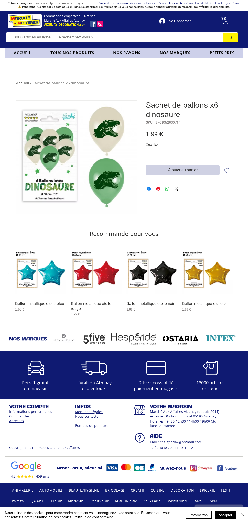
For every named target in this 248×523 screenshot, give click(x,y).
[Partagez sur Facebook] (149, 189)
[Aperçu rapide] (40, 272)
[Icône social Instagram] (100, 24)
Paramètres (199, 514)
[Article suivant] (240, 272)
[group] (124, 282)
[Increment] (165, 153)
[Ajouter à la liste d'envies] (227, 170)
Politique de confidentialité (93, 517)
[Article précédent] (8, 272)
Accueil (22, 83)
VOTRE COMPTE (29, 406)
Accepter (225, 514)
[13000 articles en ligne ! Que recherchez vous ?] (230, 37)
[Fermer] (242, 514)
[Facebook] (93, 24)
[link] (225, 20)
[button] (127, 53)
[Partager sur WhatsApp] (167, 189)
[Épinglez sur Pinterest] (158, 189)
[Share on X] (176, 189)
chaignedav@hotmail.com (181, 442)
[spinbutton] (157, 153)
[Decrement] (149, 153)
